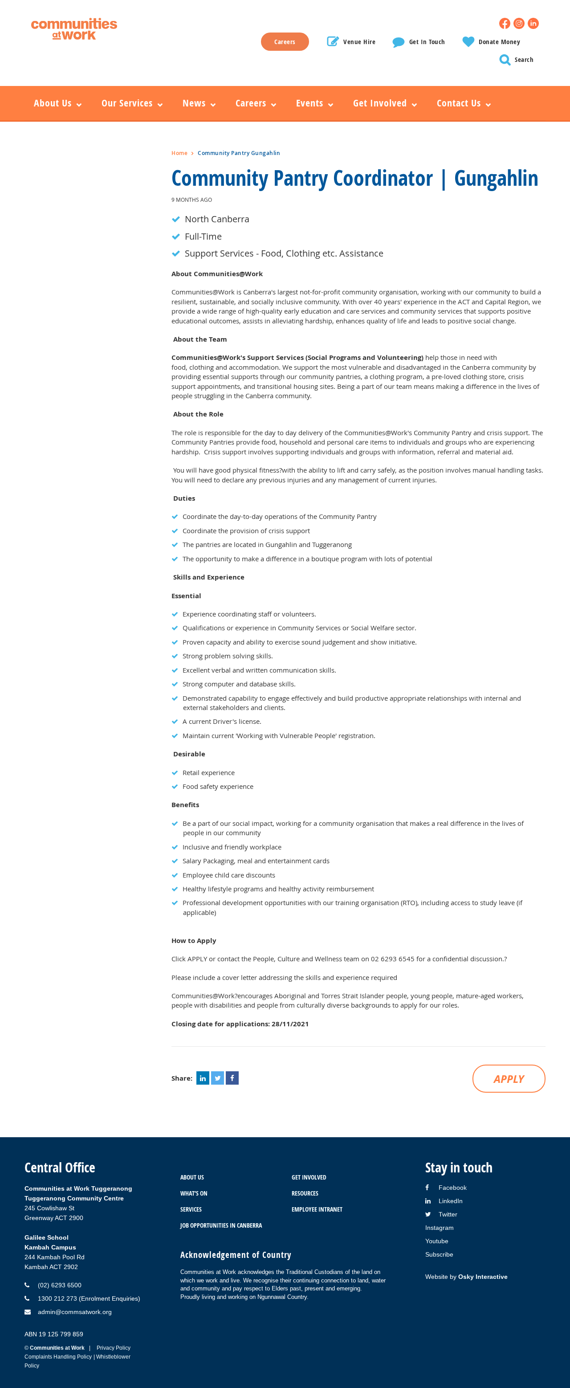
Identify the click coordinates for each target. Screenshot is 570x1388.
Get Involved (309, 1177)
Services (191, 1209)
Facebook (453, 1187)
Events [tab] (309, 103)
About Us (192, 1177)
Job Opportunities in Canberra (221, 1225)
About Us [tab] (53, 103)
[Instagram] (519, 23)
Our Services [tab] (127, 103)
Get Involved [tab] (380, 103)
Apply (509, 1078)
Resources (305, 1193)
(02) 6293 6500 (59, 1285)
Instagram (439, 1227)
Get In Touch (427, 41)
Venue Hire (359, 41)
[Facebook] (504, 23)
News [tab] (194, 103)
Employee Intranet (317, 1209)
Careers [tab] (251, 103)
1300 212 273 (57, 1298)
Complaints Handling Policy (58, 1357)
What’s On (194, 1193)
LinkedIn (451, 1200)
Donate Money (499, 41)
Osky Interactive (483, 1276)
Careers (285, 41)
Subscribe (439, 1254)
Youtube (436, 1241)
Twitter (448, 1214)
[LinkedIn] (533, 23)
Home (179, 153)
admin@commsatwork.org (75, 1311)
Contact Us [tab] (459, 103)
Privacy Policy (113, 1348)
